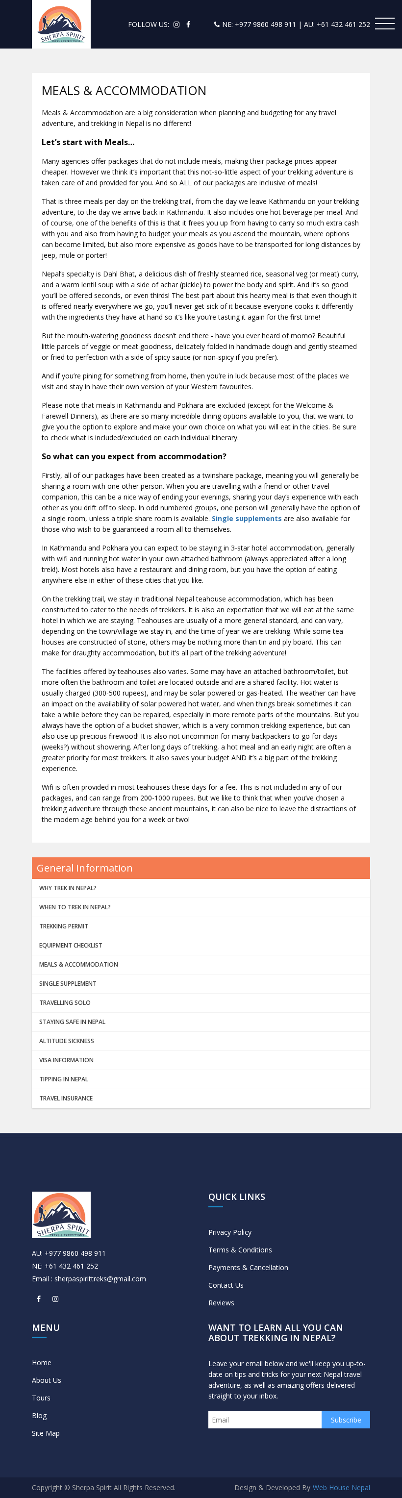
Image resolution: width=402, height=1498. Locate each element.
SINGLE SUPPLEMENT (68, 983)
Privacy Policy (229, 1232)
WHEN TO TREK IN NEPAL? (75, 907)
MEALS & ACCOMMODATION (78, 964)
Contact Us (226, 1285)
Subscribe (346, 1419)
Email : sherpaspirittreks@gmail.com (89, 1278)
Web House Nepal (341, 1487)
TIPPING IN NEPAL (63, 1079)
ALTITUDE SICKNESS (66, 1041)
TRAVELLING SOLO (65, 1003)
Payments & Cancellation (248, 1267)
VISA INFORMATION (66, 1060)
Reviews (221, 1302)
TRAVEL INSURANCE (66, 1098)
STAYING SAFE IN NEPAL (72, 1022)
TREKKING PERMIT (63, 926)
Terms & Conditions (240, 1249)
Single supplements (248, 518)
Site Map (46, 1433)
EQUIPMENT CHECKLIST (70, 945)
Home (41, 1362)
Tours (41, 1397)
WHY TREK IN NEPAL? (68, 888)
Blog (39, 1415)
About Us (46, 1380)
